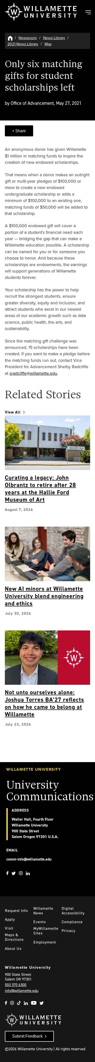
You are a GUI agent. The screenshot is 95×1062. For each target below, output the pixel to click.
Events (39, 922)
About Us (13, 948)
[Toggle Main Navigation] (88, 13)
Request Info (16, 910)
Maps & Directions (14, 937)
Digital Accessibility (73, 910)
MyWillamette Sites (45, 930)
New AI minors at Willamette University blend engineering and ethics (44, 596)
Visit (9, 928)
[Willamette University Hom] (10, 38)
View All (13, 412)
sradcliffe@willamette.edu (33, 373)
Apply (10, 919)
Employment (44, 942)
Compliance (72, 922)
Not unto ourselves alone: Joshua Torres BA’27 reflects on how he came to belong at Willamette (44, 703)
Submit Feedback (27, 1036)
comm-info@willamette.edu (28, 859)
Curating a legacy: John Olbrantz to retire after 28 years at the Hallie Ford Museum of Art (40, 489)
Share (20, 131)
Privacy (68, 930)
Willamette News (43, 910)
